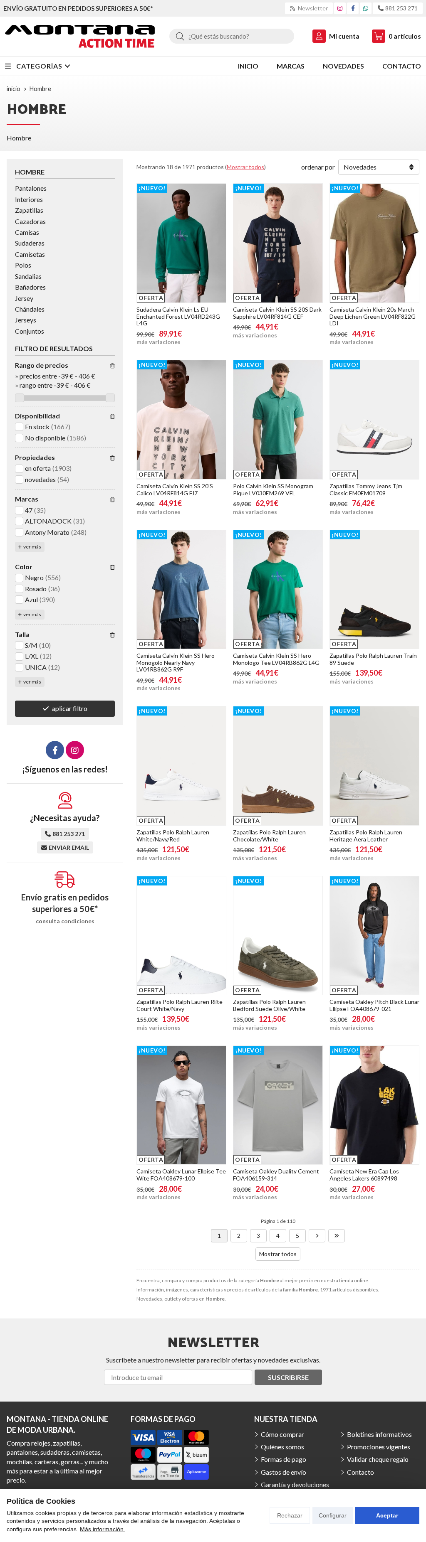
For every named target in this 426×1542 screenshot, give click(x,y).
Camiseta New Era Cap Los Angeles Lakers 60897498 (364, 1175)
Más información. (102, 1529)
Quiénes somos (282, 1447)
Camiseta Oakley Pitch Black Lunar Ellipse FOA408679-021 (374, 1005)
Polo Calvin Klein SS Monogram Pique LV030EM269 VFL (273, 489)
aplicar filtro (69, 708)
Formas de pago (283, 1459)
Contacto (360, 1472)
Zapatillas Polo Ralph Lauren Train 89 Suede (373, 659)
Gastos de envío (283, 1472)
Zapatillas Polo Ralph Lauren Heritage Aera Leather (365, 836)
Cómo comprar (282, 1434)
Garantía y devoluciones (295, 1484)
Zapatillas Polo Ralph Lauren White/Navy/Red (172, 836)
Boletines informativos (379, 1434)
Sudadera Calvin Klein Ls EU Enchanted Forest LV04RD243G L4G (178, 316)
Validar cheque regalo (378, 1459)
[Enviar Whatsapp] (365, 8)
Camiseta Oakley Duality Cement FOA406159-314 (276, 1175)
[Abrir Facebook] (353, 8)
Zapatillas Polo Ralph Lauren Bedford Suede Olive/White (269, 1005)
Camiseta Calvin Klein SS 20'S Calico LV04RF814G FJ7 (174, 489)
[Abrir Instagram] (339, 8)
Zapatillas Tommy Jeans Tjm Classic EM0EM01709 (365, 489)
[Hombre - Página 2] (317, 1235)
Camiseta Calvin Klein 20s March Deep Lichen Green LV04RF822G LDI (372, 316)
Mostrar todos (245, 166)
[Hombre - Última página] (336, 1235)
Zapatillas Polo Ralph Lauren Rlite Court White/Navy (179, 1005)
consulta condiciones (65, 921)
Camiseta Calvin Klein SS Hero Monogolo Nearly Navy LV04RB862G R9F (175, 662)
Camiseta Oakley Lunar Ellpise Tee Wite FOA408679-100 (181, 1175)
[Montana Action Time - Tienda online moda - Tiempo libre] (80, 36)
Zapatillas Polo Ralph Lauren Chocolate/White (269, 836)
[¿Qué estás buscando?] (231, 36)
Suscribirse (288, 1377)
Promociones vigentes (378, 1447)
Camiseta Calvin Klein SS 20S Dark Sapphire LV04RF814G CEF (277, 313)
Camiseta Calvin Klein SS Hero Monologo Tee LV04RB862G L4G (276, 659)
